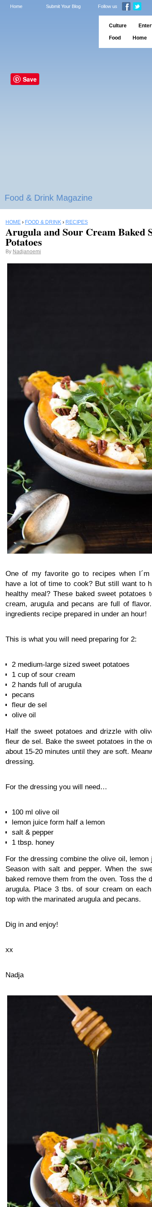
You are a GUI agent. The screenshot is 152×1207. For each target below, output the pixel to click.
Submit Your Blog (63, 6)
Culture (118, 26)
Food (115, 38)
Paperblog (46, 32)
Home (16, 6)
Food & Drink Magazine (48, 197)
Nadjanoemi (27, 252)
